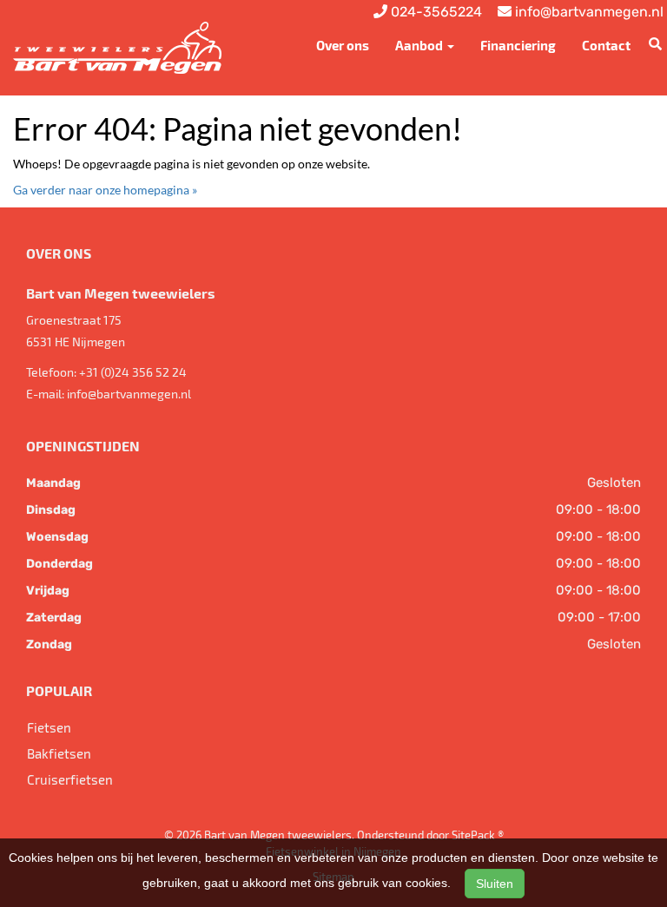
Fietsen (49, 727)
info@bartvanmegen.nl (129, 393)
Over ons (342, 45)
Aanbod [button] (420, 45)
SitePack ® (478, 835)
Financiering (518, 45)
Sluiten (494, 884)
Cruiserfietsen (70, 779)
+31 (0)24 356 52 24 (133, 372)
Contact (606, 45)
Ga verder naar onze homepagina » (105, 189)
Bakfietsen (59, 753)
